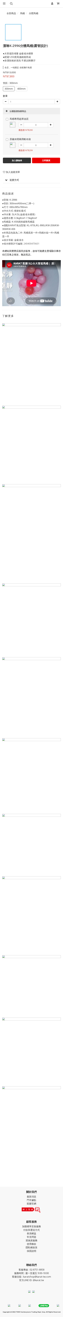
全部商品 (11, 13)
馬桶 (22, 13)
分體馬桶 (33, 13)
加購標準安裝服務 (31, 1226)
